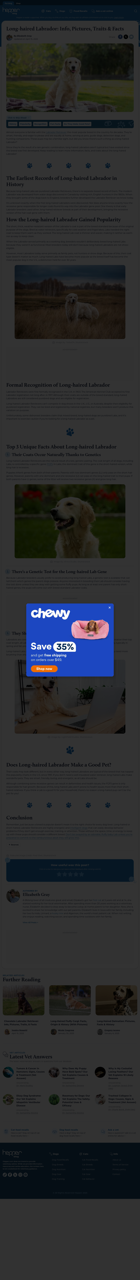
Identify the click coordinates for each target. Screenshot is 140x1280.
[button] (109, 607)
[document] (70, 640)
